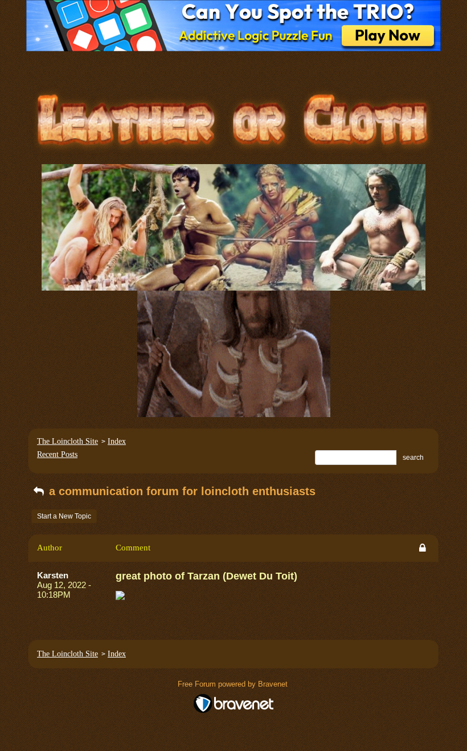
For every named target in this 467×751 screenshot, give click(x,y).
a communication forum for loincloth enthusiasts (181, 491)
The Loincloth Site (67, 441)
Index (117, 441)
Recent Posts (57, 454)
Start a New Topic (64, 516)
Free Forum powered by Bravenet (234, 684)
